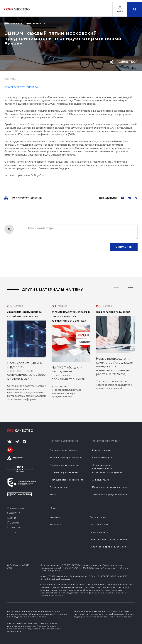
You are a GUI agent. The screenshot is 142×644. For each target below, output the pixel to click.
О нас (54, 508)
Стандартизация (102, 457)
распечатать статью (27, 198)
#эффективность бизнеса (21, 87)
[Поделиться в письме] (121, 197)
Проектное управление (64, 472)
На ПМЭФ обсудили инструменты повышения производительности (68, 373)
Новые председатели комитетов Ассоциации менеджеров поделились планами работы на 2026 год (114, 366)
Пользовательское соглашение (108, 539)
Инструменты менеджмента (67, 479)
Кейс (53, 494)
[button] (130, 291)
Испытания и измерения (107, 472)
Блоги (11, 517)
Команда (55, 517)
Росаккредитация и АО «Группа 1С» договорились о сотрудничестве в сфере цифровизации (26, 370)
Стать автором (97, 517)
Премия (13, 522)
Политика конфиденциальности (108, 546)
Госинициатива (59, 487)
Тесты (11, 532)
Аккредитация (101, 479)
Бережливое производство (66, 457)
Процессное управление (65, 465)
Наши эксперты (99, 532)
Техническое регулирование (109, 494)
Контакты (55, 524)
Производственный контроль (109, 487)
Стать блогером (98, 524)
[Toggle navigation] (106, 9)
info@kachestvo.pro (59, 579)
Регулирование (101, 450)
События (13, 513)
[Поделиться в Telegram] (134, 197)
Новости (13, 527)
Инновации (15, 508)
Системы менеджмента (64, 450)
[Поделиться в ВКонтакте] (127, 197)
